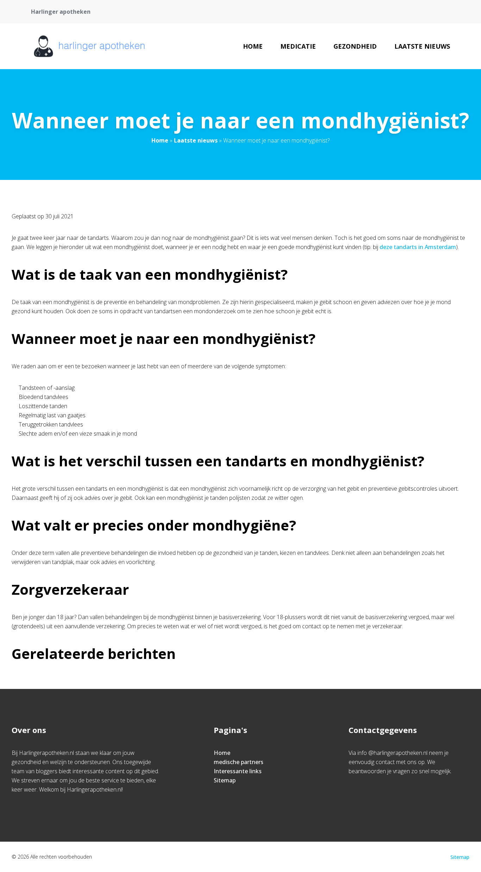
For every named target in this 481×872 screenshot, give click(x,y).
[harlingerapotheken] (89, 46)
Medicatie (298, 46)
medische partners (238, 762)
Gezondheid (355, 46)
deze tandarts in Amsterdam (418, 247)
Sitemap (225, 780)
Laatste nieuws (422, 46)
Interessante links (238, 771)
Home (253, 46)
